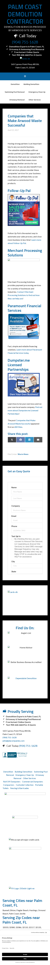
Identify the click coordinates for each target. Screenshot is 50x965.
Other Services (29, 778)
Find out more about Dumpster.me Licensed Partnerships (25, 410)
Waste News (23, 454)
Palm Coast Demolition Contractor (25, 14)
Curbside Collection (24, 785)
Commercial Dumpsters (32, 781)
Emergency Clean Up (25, 775)
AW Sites (18, 427)
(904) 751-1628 (25, 42)
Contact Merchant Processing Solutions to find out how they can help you (23, 295)
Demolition (8, 771)
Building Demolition (23, 771)
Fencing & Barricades (19, 788)
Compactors (8, 785)
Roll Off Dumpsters (11, 781)
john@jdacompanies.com (13, 740)
